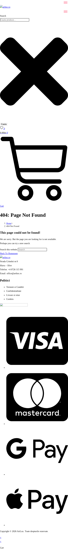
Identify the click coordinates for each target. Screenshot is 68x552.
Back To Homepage (9, 253)
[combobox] (14, 20)
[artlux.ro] (5, 7)
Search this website (9, 249)
